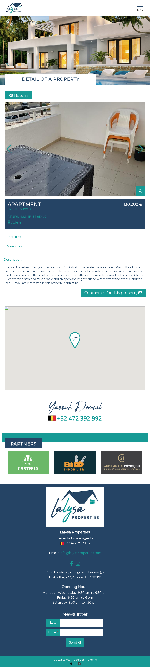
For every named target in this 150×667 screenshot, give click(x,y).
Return (20, 95)
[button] (140, 149)
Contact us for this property (111, 293)
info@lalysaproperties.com (80, 553)
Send (73, 642)
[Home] (14, 8)
